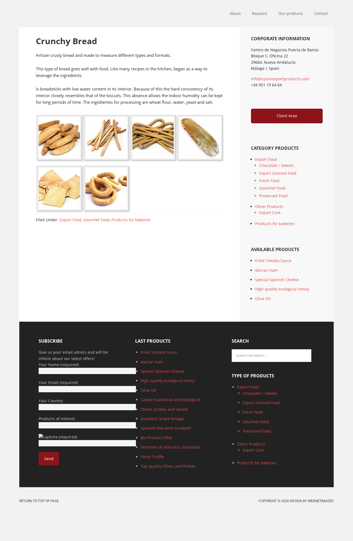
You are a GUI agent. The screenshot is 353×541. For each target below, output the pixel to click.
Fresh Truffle (152, 456)
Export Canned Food (277, 173)
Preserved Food (273, 195)
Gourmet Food (96, 219)
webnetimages (321, 501)
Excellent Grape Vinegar (163, 418)
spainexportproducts (82, 14)
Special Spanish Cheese (277, 279)
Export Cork (269, 212)
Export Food (70, 219)
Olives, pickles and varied (164, 409)
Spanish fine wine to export (166, 428)
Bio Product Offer (157, 437)
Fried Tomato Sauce (273, 260)
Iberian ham (266, 270)
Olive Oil (263, 298)
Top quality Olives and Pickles (168, 466)
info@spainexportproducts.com (280, 78)
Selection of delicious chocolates (170, 447)
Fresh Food (269, 180)
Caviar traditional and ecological (170, 399)
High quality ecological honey (282, 289)
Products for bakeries (131, 219)
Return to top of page (39, 501)
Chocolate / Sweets (276, 165)
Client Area (287, 115)
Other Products (269, 206)
